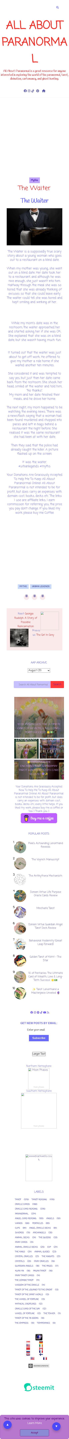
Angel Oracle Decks (40, 1228)
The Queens (45, 1237)
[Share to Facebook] (26, 597)
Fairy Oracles (41, 1261)
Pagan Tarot (39, 1270)
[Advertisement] (34, 143)
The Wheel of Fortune (27, 1299)
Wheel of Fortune (24, 1313)
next (40, 783)
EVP (49, 1247)
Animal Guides (42, 1251)
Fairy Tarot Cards (24, 1275)
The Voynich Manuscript (45, 859)
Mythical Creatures (25, 1304)
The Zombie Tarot (24, 1280)
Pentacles (37, 1223)
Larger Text (38, 1054)
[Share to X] (34, 597)
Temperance (43, 1323)
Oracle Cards (22, 1204)
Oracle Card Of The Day (27, 1308)
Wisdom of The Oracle (27, 1285)
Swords (19, 1232)
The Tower (49, 1313)
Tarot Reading (39, 1199)
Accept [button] (34, 1433)
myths (34, 180)
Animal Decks (22, 1237)
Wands (18, 1223)
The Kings (20, 1251)
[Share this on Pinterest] (42, 597)
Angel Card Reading (25, 1218)
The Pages (47, 1266)
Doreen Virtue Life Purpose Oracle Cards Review (45, 893)
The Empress (21, 1323)
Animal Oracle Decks (26, 1247)
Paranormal (21, 1213)
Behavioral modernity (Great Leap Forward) (45, 942)
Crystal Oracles (24, 1256)
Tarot (18, 1199)
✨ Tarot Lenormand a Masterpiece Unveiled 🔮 (45, 991)
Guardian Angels (24, 1266)
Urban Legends (41, 586)
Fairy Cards (21, 1242)
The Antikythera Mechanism (45, 876)
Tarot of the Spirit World (29, 1294)
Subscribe (38, 1038)
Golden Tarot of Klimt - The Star (45, 958)
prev (37, 783)
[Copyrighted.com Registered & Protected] (39, 1366)
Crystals (19, 1261)
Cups (17, 1228)
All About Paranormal (34, 43)
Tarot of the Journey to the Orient (33, 1289)
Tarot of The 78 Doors (26, 1318)
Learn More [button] (34, 1423)
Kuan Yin (19, 1270)
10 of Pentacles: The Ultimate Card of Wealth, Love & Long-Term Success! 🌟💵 (45, 976)
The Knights (48, 1256)
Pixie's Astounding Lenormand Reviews (45, 845)
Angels (50, 1218)
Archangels (39, 1232)
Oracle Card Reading (26, 1209)
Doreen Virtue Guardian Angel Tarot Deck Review (45, 926)
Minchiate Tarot (46, 908)
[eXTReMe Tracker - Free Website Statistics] (39, 1337)
